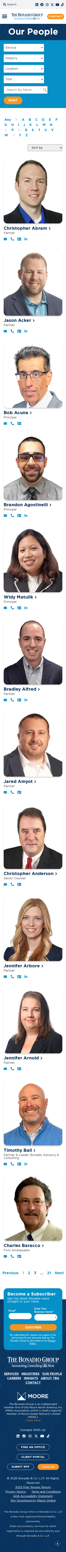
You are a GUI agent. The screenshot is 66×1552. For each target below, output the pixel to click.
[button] (14, 4)
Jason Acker (17, 320)
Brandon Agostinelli (26, 505)
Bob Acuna (16, 413)
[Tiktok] (62, 4)
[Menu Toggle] (4, 16)
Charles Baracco (22, 1245)
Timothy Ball (18, 1150)
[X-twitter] (52, 4)
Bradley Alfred (20, 689)
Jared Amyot (18, 781)
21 (49, 1273)
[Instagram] (47, 4)
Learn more (32, 1420)
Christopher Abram (25, 228)
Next (59, 1273)
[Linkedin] (36, 4)
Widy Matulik (18, 597)
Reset (13, 100)
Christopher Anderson (29, 874)
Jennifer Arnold (21, 1058)
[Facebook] (42, 4)
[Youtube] (57, 4)
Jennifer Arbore (22, 966)
